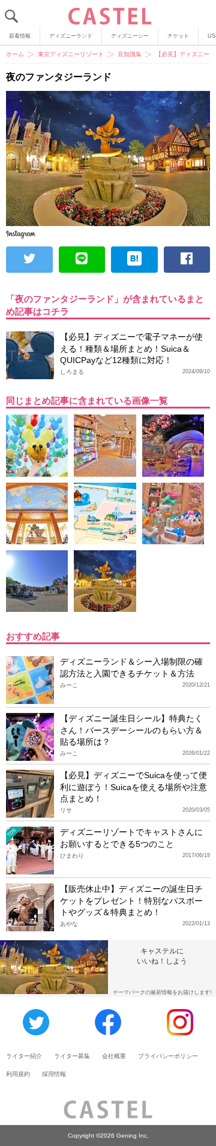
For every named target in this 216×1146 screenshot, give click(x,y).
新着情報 (20, 36)
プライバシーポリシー (168, 1056)
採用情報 (54, 1074)
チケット (178, 36)
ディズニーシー (130, 36)
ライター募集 (72, 1056)
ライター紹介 (24, 1056)
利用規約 (18, 1074)
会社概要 (114, 1056)
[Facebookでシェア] (187, 259)
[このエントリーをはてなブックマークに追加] (134, 259)
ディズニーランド (70, 36)
